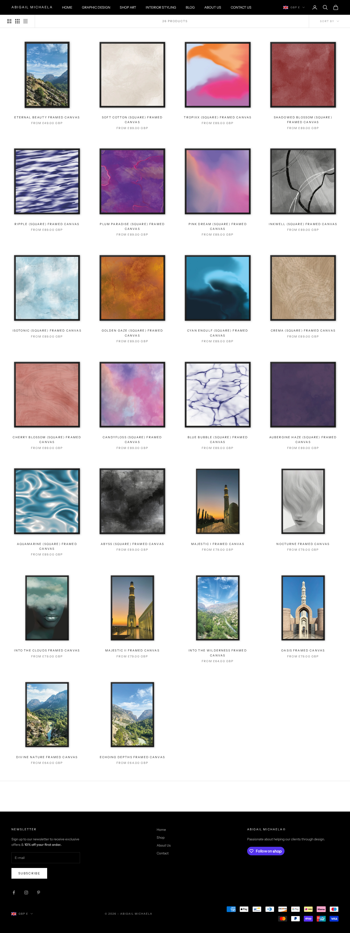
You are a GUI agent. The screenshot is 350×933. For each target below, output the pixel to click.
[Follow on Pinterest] (38, 892)
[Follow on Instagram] (26, 892)
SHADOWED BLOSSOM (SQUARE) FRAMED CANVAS (303, 120)
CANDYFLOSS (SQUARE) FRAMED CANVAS (132, 439)
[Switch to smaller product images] (17, 21)
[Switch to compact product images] (25, 21)
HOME (67, 7)
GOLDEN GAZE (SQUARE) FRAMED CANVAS (132, 333)
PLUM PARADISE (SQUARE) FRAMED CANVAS (132, 226)
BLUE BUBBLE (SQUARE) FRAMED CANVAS (218, 439)
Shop (161, 837)
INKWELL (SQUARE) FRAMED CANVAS (303, 224)
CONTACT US (241, 7)
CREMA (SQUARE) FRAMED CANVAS (303, 330)
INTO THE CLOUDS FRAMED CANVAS (47, 650)
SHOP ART (128, 7)
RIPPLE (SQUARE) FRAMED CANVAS (47, 224)
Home (161, 829)
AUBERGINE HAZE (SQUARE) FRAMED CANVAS (303, 439)
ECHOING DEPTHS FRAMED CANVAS (132, 757)
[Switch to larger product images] (9, 21)
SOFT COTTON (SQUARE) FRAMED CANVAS (132, 120)
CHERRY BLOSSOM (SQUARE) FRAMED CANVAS (47, 439)
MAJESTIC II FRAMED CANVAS (132, 650)
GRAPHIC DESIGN (96, 7)
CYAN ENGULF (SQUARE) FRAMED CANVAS (217, 333)
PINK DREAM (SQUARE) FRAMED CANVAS (218, 226)
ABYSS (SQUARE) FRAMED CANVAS (132, 544)
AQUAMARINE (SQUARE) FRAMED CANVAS (47, 546)
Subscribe (29, 873)
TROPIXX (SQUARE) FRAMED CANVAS (217, 117)
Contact (163, 853)
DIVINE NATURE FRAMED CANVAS (47, 757)
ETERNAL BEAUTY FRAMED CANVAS (47, 117)
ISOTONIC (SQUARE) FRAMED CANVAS (47, 330)
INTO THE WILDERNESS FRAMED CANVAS (218, 653)
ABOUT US (212, 7)
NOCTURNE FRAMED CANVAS (303, 544)
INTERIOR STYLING (161, 7)
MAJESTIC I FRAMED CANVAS (217, 544)
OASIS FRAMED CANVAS (303, 650)
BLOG (190, 7)
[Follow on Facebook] (13, 892)
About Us (164, 845)
